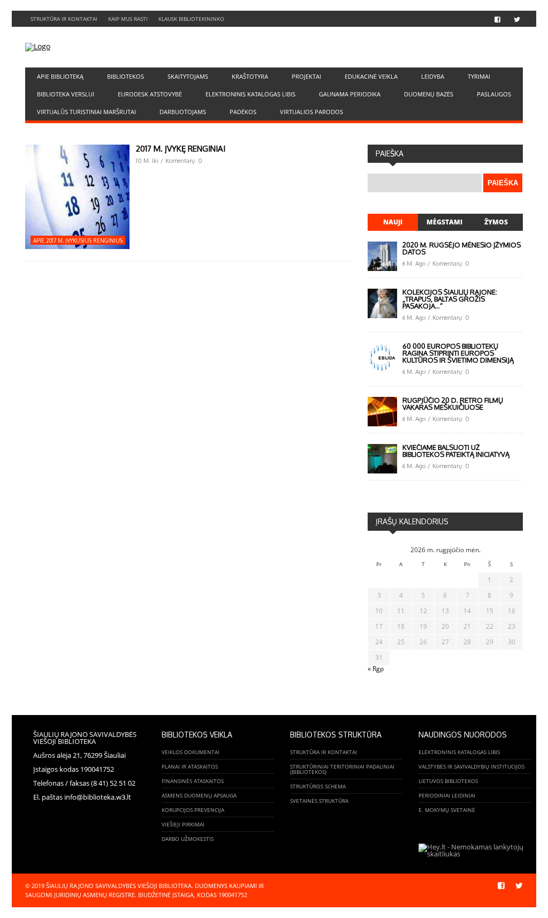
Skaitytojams (188, 76)
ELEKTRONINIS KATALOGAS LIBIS (250, 94)
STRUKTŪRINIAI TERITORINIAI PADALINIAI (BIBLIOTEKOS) (342, 769)
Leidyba (432, 76)
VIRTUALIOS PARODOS (311, 112)
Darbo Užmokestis (188, 838)
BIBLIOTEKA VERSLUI (65, 94)
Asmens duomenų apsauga (199, 795)
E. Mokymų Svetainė (446, 810)
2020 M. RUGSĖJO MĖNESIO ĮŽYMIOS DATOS (461, 248)
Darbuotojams (182, 112)
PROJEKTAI (306, 76)
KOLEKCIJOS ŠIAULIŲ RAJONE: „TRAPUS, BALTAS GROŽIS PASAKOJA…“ (449, 299)
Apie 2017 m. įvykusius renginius (78, 240)
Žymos (496, 222)
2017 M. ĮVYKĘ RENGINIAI (180, 149)
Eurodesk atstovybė (150, 94)
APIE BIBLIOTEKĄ (60, 76)
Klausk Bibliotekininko (191, 18)
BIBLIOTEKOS (125, 76)
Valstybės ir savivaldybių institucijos (471, 766)
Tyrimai (479, 76)
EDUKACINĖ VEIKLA (371, 76)
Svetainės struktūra (319, 800)
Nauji (392, 222)
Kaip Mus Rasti (128, 18)
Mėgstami (444, 222)
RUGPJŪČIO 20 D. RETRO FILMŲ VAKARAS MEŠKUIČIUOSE (452, 403)
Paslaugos (494, 94)
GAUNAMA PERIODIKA (349, 94)
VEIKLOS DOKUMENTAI (190, 752)
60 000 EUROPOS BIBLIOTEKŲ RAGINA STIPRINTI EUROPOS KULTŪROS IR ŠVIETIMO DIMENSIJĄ (458, 353)
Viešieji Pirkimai (183, 824)
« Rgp (376, 668)
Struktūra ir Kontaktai (64, 18)
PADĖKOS (243, 112)
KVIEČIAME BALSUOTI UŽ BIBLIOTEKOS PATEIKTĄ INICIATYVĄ (455, 450)
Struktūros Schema (318, 786)
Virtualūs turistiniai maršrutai (86, 112)
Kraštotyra (250, 76)
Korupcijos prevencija (193, 810)
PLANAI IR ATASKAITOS (190, 766)
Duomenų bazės (428, 94)
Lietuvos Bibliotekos (448, 781)
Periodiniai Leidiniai (446, 795)
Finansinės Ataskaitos (193, 781)
